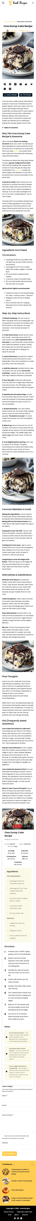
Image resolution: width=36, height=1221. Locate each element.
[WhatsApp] (4, 89)
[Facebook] (10, 84)
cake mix (18, 170)
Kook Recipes (25, 1208)
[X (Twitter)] (15, 84)
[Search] (3, 3)
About (16, 1215)
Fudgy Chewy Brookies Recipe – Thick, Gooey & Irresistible (22, 1199)
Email (4, 1105)
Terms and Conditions (24, 1212)
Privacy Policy (9, 1212)
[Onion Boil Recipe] (6, 1190)
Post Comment (9, 1154)
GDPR (9, 1215)
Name (4, 1096)
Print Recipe (27, 95)
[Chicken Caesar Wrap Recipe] (6, 1181)
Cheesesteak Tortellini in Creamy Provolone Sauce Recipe (20, 1172)
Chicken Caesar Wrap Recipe (21, 1181)
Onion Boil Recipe (17, 1190)
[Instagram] (21, 1218)
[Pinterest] (4, 84)
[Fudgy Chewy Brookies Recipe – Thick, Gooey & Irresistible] (6, 1199)
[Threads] (10, 89)
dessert (16, 151)
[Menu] (33, 3)
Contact (25, 1215)
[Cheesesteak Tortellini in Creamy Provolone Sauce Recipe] (6, 1171)
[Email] (20, 84)
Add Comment (7, 1115)
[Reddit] (26, 84)
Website (5, 1143)
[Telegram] (31, 84)
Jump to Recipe (11, 95)
